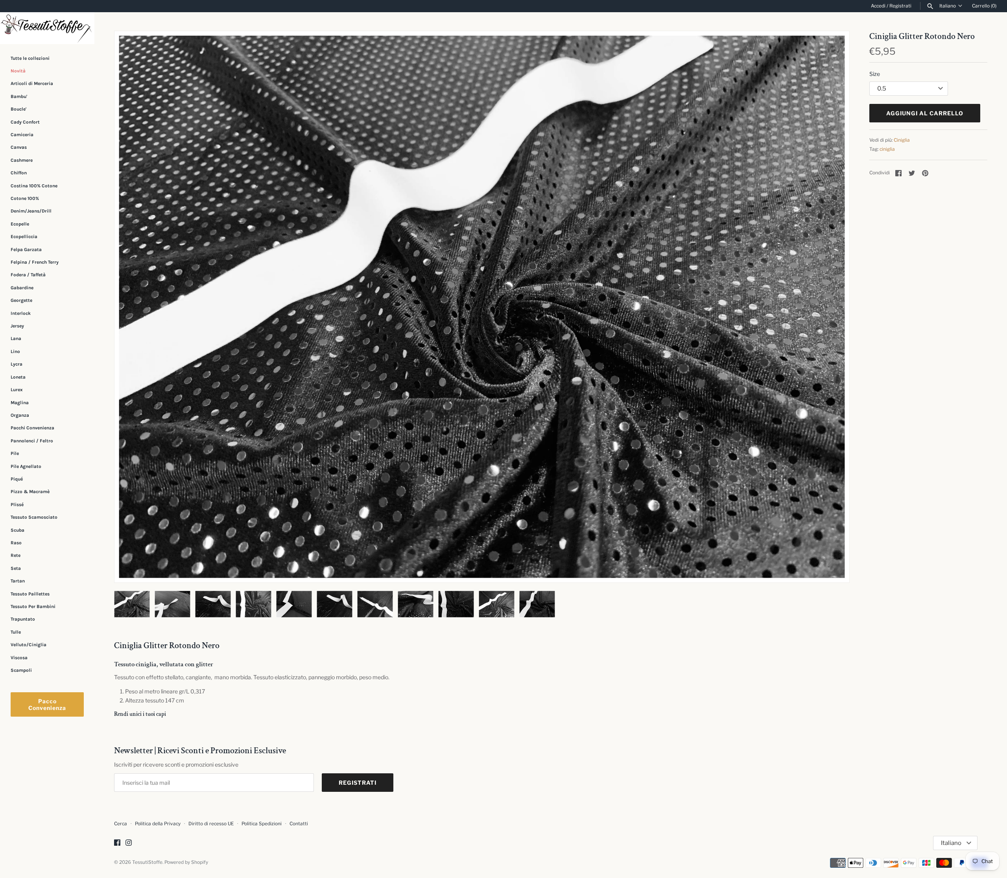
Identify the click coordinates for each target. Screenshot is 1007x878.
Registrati (900, 6)
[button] (832, 307)
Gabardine (22, 287)
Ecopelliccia (24, 236)
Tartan (18, 581)
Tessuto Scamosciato (34, 517)
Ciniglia (902, 140)
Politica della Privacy (158, 823)
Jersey (17, 326)
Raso (16, 542)
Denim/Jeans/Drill (31, 211)
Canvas (19, 147)
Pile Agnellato (26, 466)
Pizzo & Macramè (30, 491)
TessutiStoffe (147, 862)
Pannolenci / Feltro (32, 441)
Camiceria (22, 134)
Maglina (20, 402)
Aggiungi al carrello (924, 113)
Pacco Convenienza (47, 704)
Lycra (16, 364)
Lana (16, 339)
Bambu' (19, 96)
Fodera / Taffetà (28, 274)
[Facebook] (117, 843)
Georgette (21, 300)
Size (874, 73)
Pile (15, 453)
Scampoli (21, 670)
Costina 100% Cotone (34, 186)
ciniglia (887, 149)
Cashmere (22, 160)
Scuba (17, 530)
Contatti (299, 823)
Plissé (17, 504)
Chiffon (19, 173)
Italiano (947, 6)
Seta (16, 568)
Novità (18, 71)
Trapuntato (23, 619)
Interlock (21, 313)
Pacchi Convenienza (32, 428)
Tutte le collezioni (30, 58)
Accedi (878, 6)
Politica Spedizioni (262, 823)
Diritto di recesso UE (211, 823)
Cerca (120, 823)
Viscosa (19, 657)
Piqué (17, 479)
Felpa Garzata (26, 249)
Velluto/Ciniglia (28, 644)
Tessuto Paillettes (30, 594)
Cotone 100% (25, 198)
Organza (20, 415)
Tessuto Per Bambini (33, 606)
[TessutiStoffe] (47, 28)
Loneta (18, 377)
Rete (15, 555)
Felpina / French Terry (35, 262)
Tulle (16, 632)
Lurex (17, 389)
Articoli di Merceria (32, 83)
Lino (15, 351)
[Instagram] (128, 843)
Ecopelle (20, 224)
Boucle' (18, 109)
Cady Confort (25, 122)
